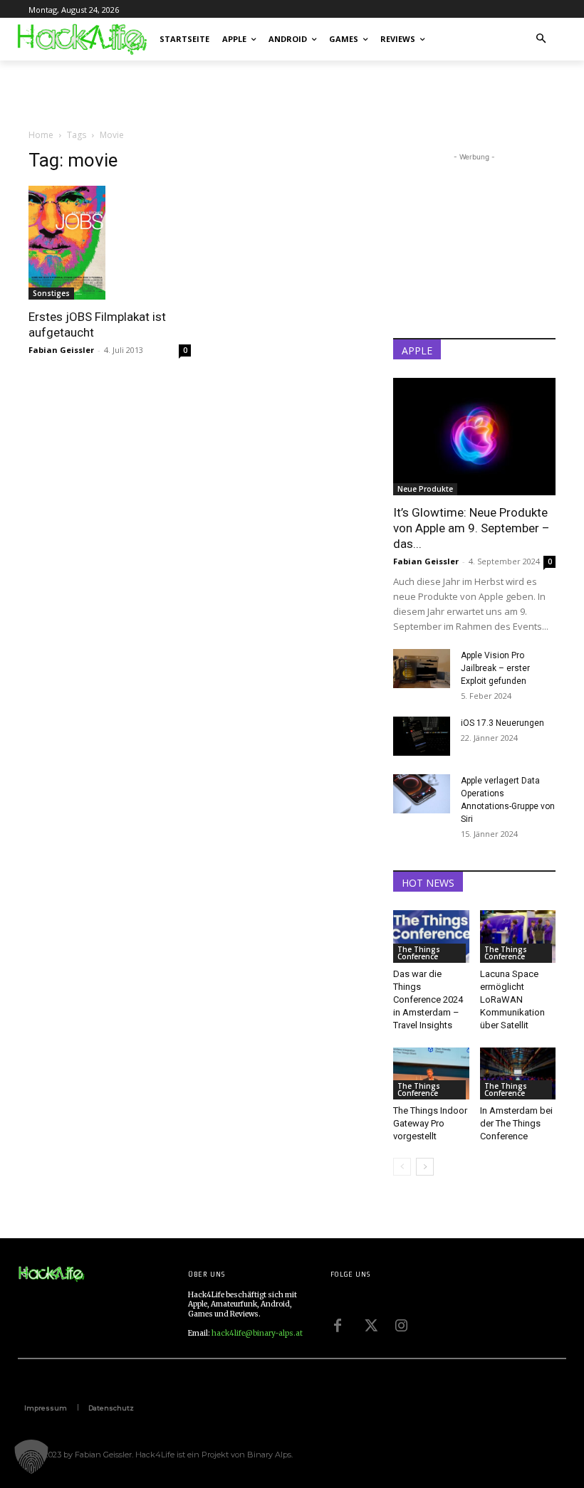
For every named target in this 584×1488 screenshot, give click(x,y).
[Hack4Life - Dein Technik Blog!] (51, 1274)
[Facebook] (337, 1323)
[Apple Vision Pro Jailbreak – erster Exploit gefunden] (421, 668)
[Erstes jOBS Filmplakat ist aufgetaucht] (109, 243)
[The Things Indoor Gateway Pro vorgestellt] (431, 1073)
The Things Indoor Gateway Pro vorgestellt (430, 1123)
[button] (541, 39)
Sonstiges (51, 293)
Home (40, 135)
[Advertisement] (195, 91)
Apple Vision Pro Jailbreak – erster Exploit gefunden (495, 668)
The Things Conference (418, 952)
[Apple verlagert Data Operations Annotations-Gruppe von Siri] (421, 793)
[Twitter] (370, 1323)
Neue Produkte (425, 489)
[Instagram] (402, 1323)
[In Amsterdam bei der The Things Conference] (518, 1073)
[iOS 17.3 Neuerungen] (421, 736)
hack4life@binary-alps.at (257, 1333)
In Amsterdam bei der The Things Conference (516, 1123)
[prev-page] (402, 1167)
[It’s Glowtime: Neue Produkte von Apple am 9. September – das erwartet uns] (474, 436)
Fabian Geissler (61, 349)
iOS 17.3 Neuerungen (502, 723)
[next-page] (425, 1167)
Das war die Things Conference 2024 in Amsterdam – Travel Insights (428, 999)
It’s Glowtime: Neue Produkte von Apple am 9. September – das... (471, 528)
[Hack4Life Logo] (81, 39)
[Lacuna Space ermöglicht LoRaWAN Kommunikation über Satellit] (518, 936)
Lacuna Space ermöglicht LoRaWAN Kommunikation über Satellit (512, 999)
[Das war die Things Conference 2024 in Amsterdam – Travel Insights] (431, 936)
